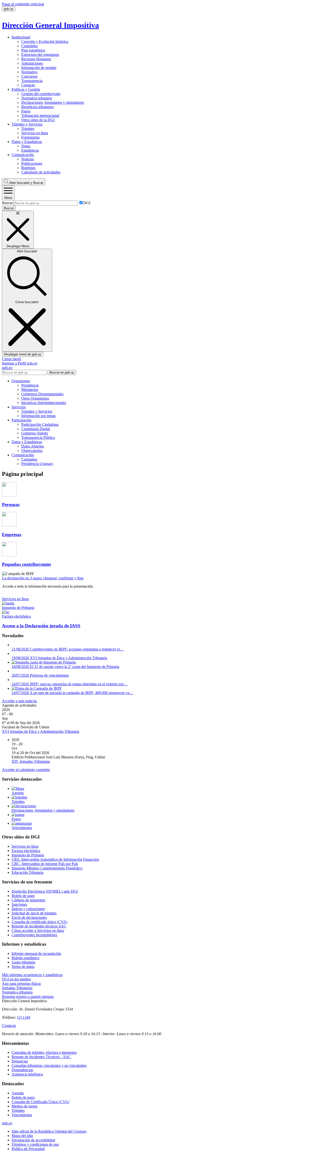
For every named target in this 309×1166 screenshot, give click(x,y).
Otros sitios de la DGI (38, 120)
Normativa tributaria (36, 98)
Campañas (29, 459)
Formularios (30, 137)
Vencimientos (22, 1115)
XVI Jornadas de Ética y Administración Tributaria (40, 731)
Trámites (27, 129)
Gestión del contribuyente (40, 94)
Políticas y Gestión (26, 89)
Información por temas (38, 416)
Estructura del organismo (40, 54)
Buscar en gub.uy (61, 372)
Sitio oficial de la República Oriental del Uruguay (49, 1131)
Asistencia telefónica (27, 1074)
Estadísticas (30, 150)
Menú (8, 198)
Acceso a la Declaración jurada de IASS (41, 625)
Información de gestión (38, 68)
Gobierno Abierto (34, 433)
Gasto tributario (23, 962)
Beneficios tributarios (37, 107)
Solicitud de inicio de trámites (34, 913)
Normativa (29, 72)
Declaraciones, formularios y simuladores (52, 102)
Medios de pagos (24, 1106)
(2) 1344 (23, 1017)
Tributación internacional (40, 115)
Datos (25, 146)
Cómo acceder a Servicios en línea (38, 930)
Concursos (29, 76)
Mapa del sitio (22, 1136)
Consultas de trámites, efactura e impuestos (44, 1052)
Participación (21, 420)
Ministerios (29, 390)
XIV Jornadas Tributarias (31, 761)
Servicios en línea (34, 133)
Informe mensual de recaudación (36, 953)
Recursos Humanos (36, 59)
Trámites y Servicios (27, 124)
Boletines (28, 168)
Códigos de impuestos (28, 900)
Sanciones (19, 904)
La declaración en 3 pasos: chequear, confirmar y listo (43, 578)
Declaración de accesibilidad (33, 1140)
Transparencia (31, 81)
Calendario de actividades (40, 172)
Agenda (18, 1093)
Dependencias (22, 1070)
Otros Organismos (35, 398)
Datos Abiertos (32, 446)
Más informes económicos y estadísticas (32, 975)
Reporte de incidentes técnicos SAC (39, 926)
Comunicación (23, 155)
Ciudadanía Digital (35, 429)
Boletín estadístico (25, 958)
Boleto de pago (23, 896)
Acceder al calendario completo (26, 770)
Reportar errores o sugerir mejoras (28, 996)
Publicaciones (31, 163)
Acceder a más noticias (19, 701)
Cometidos (29, 46)
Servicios (19, 407)
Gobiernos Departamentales (42, 394)
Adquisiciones (32, 63)
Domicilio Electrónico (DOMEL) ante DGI (45, 891)
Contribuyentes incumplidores (34, 935)
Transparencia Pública (38, 437)
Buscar (26, 183)
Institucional (21, 37)
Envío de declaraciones (29, 917)
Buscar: (8, 203)
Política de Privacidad (28, 1149)
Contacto (28, 85)
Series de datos (23, 966)
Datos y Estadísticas (27, 142)
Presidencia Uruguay (37, 464)
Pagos (25, 111)
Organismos (21, 381)
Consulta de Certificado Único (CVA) (40, 1102)
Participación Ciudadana (39, 424)
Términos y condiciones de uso (35, 1144)
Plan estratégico (33, 50)
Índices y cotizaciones (28, 909)
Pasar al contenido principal (23, 4)
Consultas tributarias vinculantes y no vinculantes (49, 1065)
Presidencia (30, 385)
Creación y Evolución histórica (44, 41)
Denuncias (20, 1061)
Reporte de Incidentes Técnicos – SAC (41, 1057)
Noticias (27, 159)
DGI (86, 203)
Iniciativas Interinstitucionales (43, 403)
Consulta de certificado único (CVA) (39, 922)
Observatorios (31, 450)
